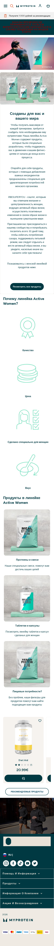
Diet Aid (23, 760)
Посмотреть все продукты (27, 286)
